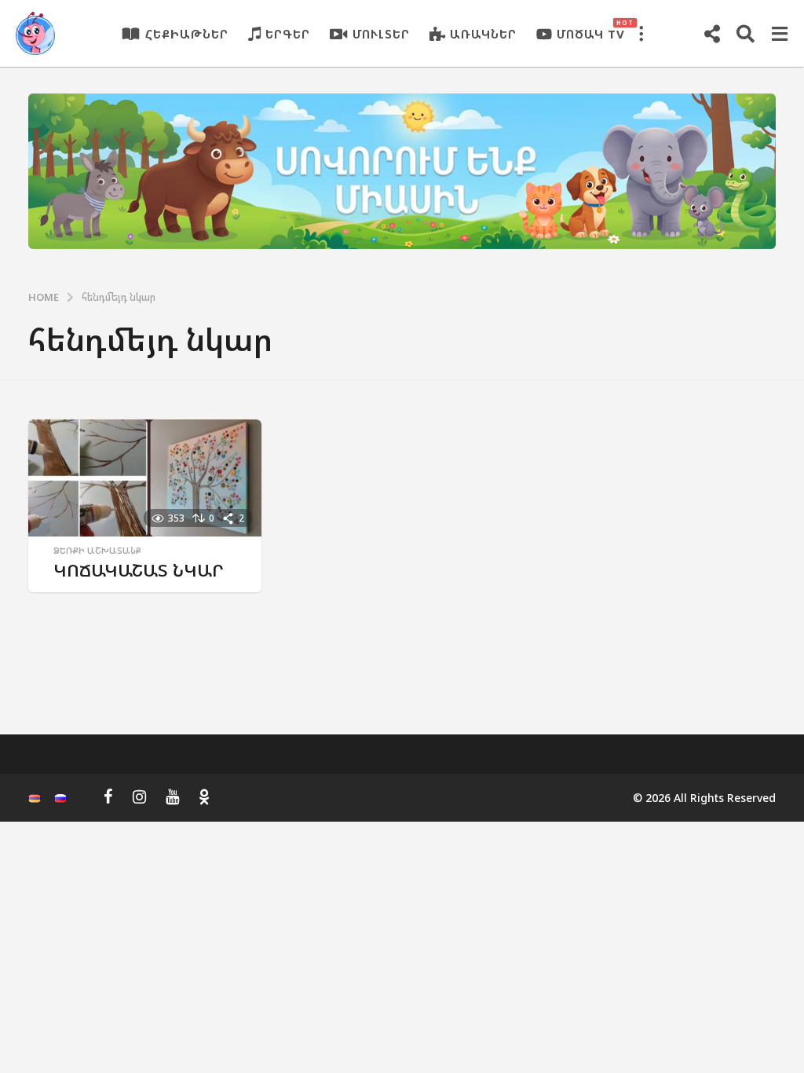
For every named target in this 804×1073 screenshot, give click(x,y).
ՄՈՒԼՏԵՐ (381, 34)
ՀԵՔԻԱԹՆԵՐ (186, 34)
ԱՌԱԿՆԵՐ (483, 34)
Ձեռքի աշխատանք (97, 550)
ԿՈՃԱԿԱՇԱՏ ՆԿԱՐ (138, 569)
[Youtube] (172, 796)
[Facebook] (108, 796)
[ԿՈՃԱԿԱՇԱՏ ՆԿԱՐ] (144, 477)
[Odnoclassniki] (204, 796)
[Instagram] (139, 796)
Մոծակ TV (591, 30)
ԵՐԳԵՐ (287, 34)
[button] (640, 33)
